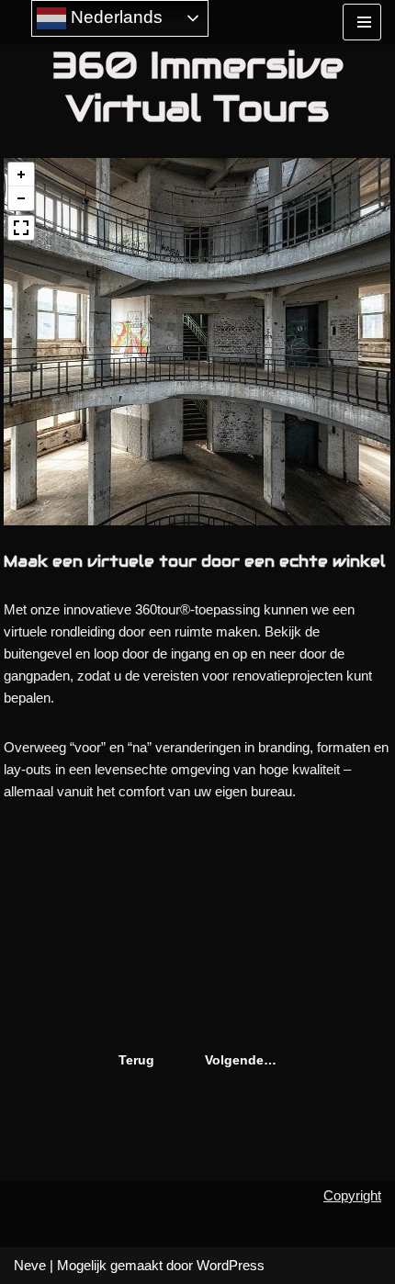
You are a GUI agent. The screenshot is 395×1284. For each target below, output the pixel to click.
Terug (136, 1060)
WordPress (231, 1265)
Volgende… (240, 1060)
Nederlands (114, 17)
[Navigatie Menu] (362, 22)
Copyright (352, 1195)
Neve (30, 1265)
